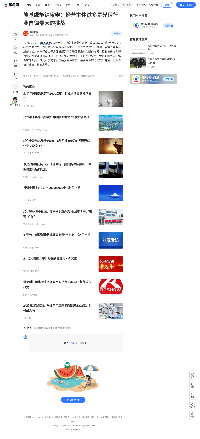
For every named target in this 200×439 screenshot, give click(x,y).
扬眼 (25, 318)
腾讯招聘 (85, 417)
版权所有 (76, 429)
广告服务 (76, 417)
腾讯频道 (113, 417)
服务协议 (49, 417)
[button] (168, 25)
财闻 (25, 295)
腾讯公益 (94, 417)
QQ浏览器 (104, 417)
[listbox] (73, 202)
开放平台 (67, 417)
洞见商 (26, 106)
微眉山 (26, 271)
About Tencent (39, 417)
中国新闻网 (28, 130)
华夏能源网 (28, 153)
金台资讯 (27, 200)
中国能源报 (28, 247)
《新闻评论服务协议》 (63, 328)
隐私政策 (58, 417)
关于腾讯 (27, 417)
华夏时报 (27, 177)
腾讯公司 (69, 429)
